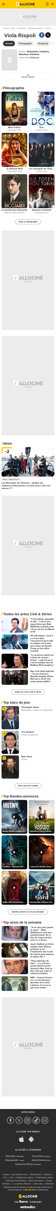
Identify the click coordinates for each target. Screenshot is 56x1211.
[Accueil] (25, 4)
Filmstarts (11, 1156)
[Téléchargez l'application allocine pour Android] (32, 1139)
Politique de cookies (24, 1178)
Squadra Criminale (41, 210)
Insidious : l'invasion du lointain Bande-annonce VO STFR (14, 867)
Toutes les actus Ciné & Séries (28, 692)
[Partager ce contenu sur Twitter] (48, 35)
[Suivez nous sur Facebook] (11, 1120)
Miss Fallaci (14, 127)
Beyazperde (11, 1160)
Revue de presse (36, 1181)
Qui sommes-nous (20, 1174)
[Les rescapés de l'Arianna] (41, 150)
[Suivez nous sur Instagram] (28, 1120)
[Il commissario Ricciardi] (14, 191)
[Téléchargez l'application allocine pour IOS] (23, 1139)
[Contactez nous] (45, 1120)
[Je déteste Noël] (14, 150)
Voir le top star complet (28, 786)
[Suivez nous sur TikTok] (37, 1120)
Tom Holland (27, 732)
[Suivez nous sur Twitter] (19, 1120)
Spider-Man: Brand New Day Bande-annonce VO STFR (14, 902)
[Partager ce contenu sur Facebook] (41, 35)
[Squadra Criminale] (41, 191)
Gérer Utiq (38, 1184)
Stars (13, 28)
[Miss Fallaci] (14, 109)
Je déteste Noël (14, 168)
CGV (12, 1178)
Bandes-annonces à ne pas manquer (28, 912)
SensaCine (37, 1156)
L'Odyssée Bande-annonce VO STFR (42, 867)
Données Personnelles (16, 1181)
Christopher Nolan (30, 707)
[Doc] (41, 109)
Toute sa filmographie (28, 222)
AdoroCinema (39, 1160)
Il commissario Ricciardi (14, 210)
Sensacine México (24, 1164)
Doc (42, 127)
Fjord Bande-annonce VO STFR (42, 902)
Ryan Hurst (26, 756)
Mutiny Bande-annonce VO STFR (14, 831)
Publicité (47, 1174)
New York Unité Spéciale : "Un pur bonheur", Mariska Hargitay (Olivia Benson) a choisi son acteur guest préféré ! (42, 676)
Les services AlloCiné (22, 1184)
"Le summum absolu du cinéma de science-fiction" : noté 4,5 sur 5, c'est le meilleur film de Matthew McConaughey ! (42, 660)
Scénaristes (21, 28)
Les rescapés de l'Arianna (41, 168)
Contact (6, 1174)
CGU (5, 1178)
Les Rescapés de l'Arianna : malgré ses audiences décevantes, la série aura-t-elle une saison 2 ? (26, 485)
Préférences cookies (44, 1178)
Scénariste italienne (35, 28)
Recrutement (35, 1174)
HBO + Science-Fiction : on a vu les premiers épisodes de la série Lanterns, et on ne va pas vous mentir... (41, 982)
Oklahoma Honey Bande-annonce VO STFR (42, 831)
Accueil (6, 28)
